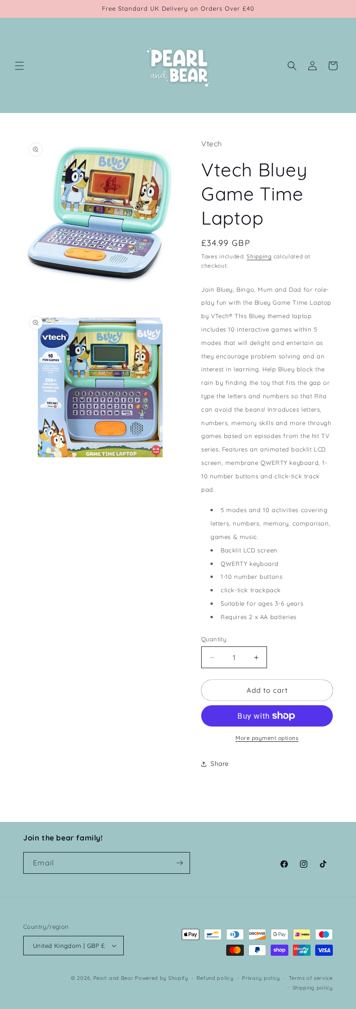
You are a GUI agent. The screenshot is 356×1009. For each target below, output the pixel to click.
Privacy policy (261, 978)
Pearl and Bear (113, 978)
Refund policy (215, 978)
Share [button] (219, 763)
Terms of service (311, 978)
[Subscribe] (179, 863)
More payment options (267, 737)
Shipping (259, 256)
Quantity (213, 639)
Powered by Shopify (161, 978)
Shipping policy (312, 987)
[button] (19, 66)
